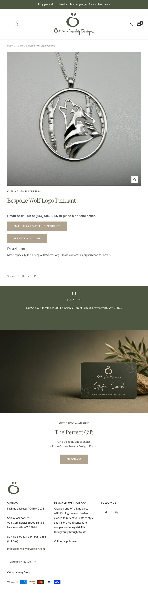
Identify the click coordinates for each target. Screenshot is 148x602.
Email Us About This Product (37, 226)
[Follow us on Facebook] (106, 513)
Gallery (19, 45)
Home (10, 45)
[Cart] (139, 24)
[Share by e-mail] (34, 276)
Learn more (104, 4)
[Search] (16, 24)
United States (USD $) (21, 561)
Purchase (74, 459)
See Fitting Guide (27, 238)
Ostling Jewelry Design (24, 191)
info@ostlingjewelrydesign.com (26, 548)
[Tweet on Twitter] (28, 276)
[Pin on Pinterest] (23, 276)
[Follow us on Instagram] (116, 513)
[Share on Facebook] (18, 276)
